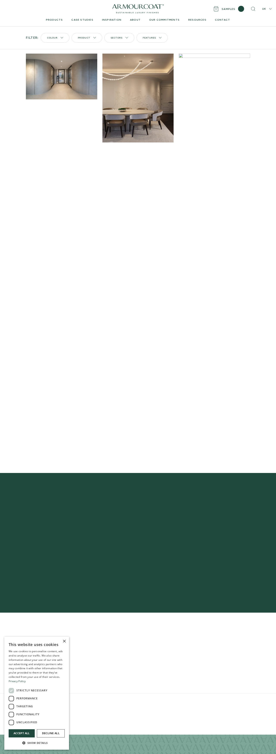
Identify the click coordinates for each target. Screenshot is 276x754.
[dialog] (36, 693)
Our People (150, 648)
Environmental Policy (117, 702)
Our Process (150, 641)
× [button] (64, 641)
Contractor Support (98, 634)
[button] (37, 742)
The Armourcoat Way (157, 634)
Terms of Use (95, 702)
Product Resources (98, 641)
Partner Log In (224, 665)
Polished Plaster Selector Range (51, 634)
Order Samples (94, 648)
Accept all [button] (22, 733)
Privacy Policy (78, 702)
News (145, 668)
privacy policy (203, 568)
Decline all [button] (51, 733)
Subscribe (209, 554)
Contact (147, 662)
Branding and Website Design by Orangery (155, 702)
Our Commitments (155, 655)
